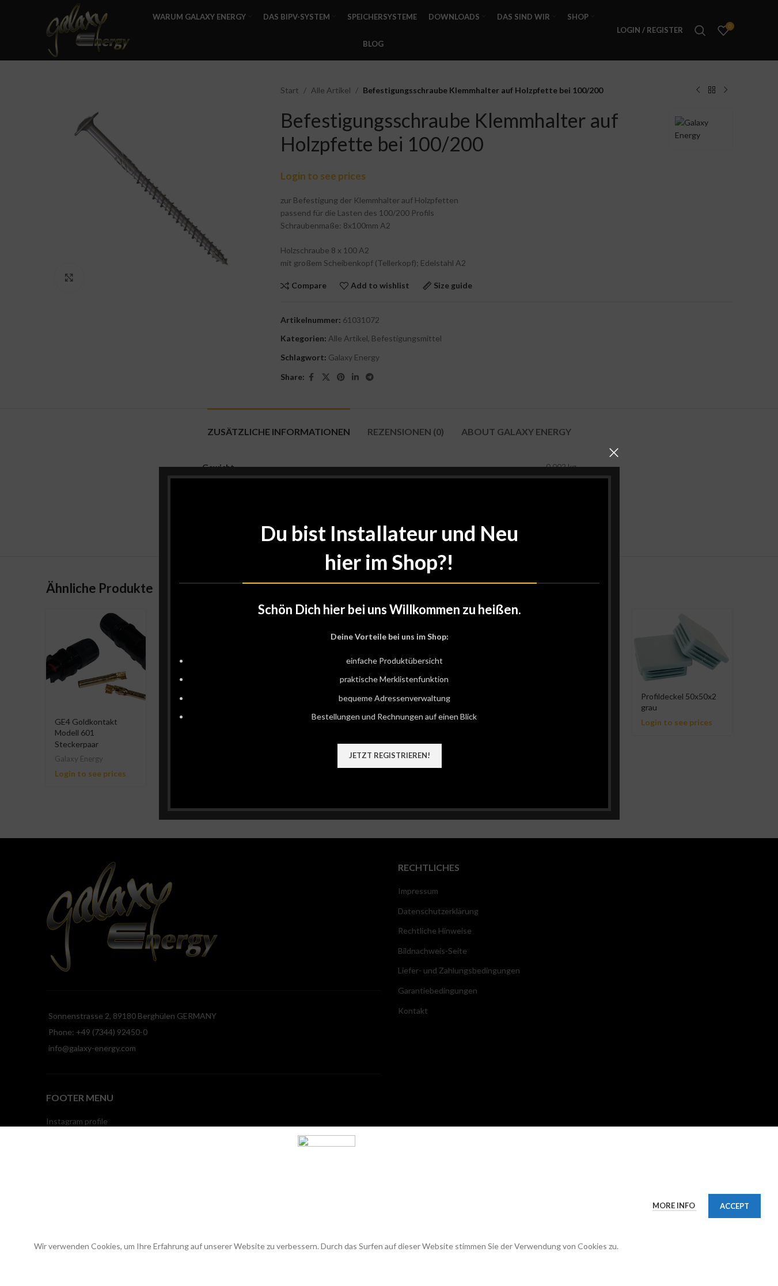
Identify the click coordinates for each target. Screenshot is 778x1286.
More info (674, 1205)
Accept (734, 1206)
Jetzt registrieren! (389, 754)
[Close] (613, 452)
